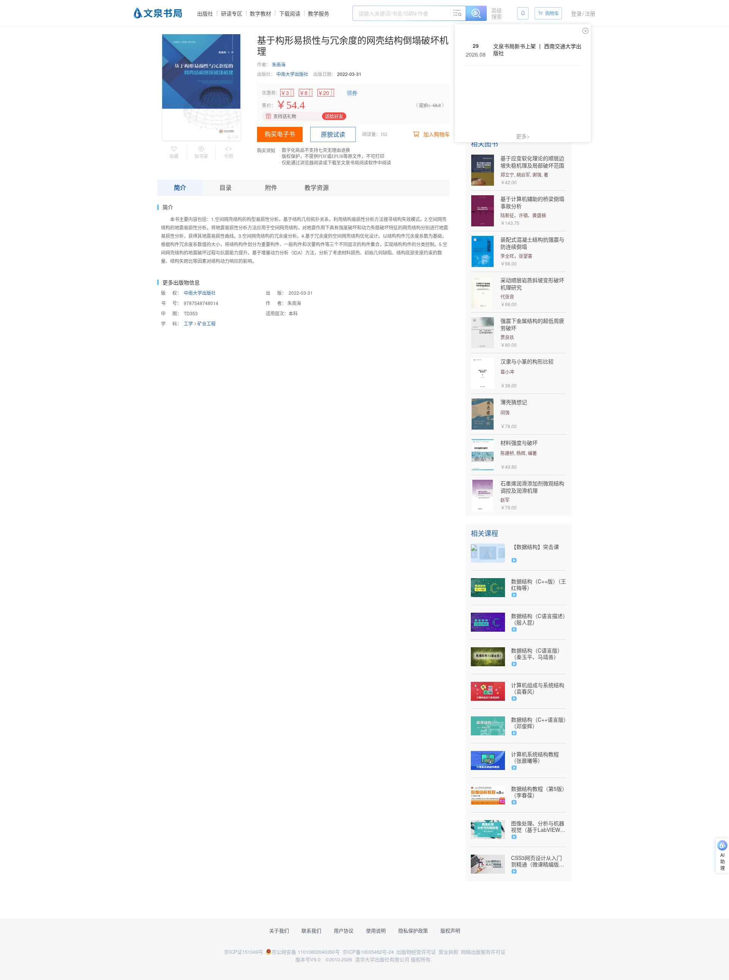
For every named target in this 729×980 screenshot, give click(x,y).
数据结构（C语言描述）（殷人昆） (538, 619)
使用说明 (376, 930)
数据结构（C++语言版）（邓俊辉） (538, 722)
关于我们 (279, 930)
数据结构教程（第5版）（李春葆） (538, 792)
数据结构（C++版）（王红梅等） (538, 584)
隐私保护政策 (413, 930)
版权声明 (450, 930)
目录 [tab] (225, 187)
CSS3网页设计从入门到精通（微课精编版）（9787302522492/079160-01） (538, 861)
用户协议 (343, 930)
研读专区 (231, 13)
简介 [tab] (180, 187)
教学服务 (318, 13)
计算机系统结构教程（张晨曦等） (535, 757)
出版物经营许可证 (416, 951)
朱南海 (279, 64)
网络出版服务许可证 (483, 951)
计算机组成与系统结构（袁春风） (537, 688)
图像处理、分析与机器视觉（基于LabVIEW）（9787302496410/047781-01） (538, 826)
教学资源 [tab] (317, 187)
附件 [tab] (271, 187)
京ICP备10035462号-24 (368, 951)
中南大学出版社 (292, 74)
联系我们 (311, 930)
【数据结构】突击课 (535, 547)
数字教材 (260, 13)
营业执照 (448, 951)
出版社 (205, 13)
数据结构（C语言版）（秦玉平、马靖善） (537, 653)
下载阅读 (289, 13)
